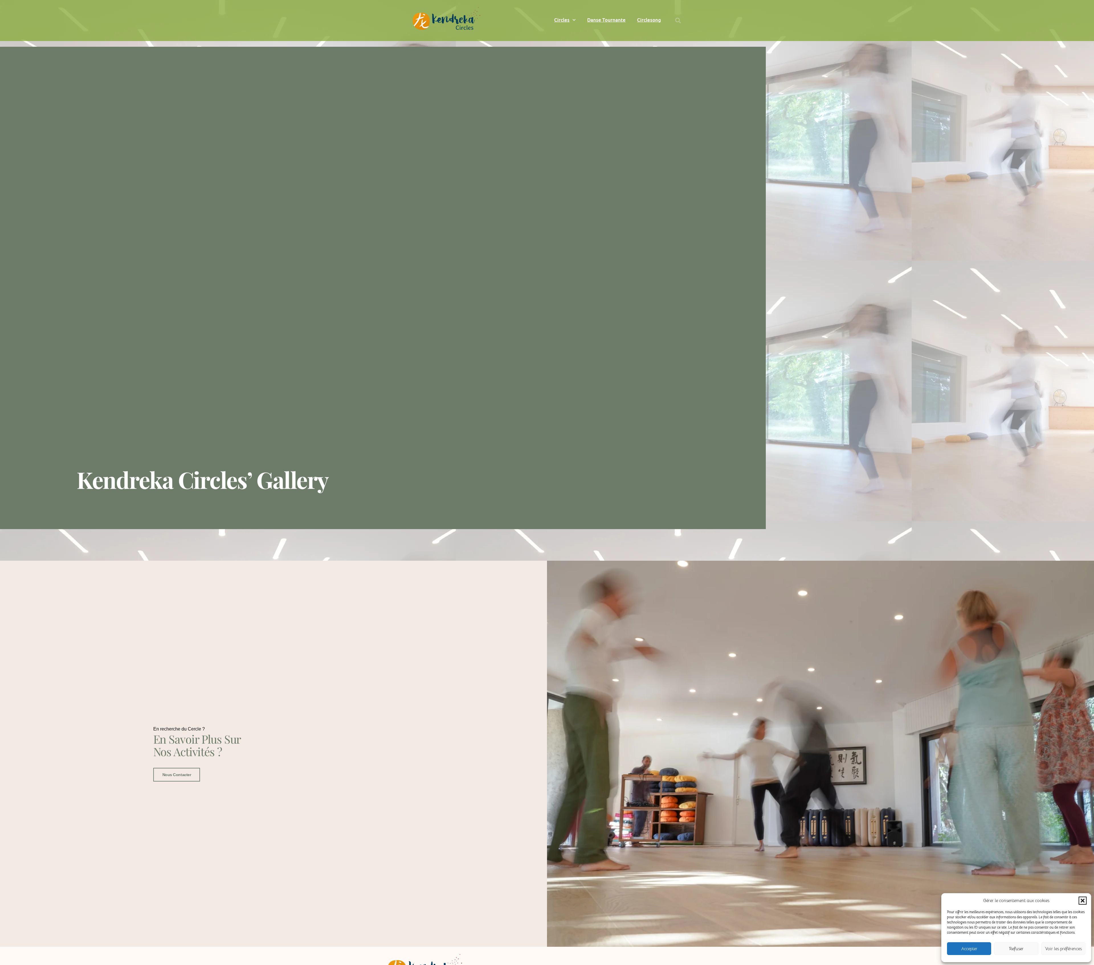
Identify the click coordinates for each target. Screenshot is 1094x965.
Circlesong (649, 20)
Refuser (1016, 948)
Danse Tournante (606, 20)
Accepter (969, 948)
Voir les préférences (1063, 948)
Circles (562, 20)
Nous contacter (176, 774)
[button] (1082, 900)
